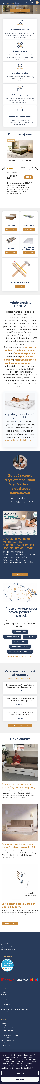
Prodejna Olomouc (12, 637)
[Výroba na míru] (20, 269)
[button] (2, 9)
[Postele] (11, 222)
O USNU (4, 999)
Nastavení (20, 1073)
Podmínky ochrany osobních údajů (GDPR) (15, 1009)
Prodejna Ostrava (20, 642)
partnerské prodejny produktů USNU (20, 656)
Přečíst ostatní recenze (20, 726)
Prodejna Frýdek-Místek (20, 647)
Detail (28, 177)
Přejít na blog (20, 574)
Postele (3, 1025)
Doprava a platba (6, 1004)
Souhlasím (20, 1079)
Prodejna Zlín (30, 637)
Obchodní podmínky (8, 1007)
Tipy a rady (4, 1002)
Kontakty (4, 994)
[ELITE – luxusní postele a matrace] (20, 401)
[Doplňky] (29, 246)
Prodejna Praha (20, 632)
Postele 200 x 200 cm (8, 1038)
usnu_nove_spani (9, 950)
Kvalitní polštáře (6, 1045)
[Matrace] (29, 222)
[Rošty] (11, 246)
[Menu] (37, 2)
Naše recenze (5, 997)
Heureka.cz (28, 678)
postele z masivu (24, 350)
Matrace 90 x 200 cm (8, 1040)
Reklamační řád (6, 1012)
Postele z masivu (7, 1030)
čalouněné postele (24, 353)
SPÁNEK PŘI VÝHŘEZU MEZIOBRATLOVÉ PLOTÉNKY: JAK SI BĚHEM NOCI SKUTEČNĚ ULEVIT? (18, 543)
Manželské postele (7, 1028)
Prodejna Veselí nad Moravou (20, 651)
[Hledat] (27, 2)
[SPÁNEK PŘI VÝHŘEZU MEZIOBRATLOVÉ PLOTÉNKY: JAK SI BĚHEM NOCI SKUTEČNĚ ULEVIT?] (20, 523)
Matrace (4, 1023)
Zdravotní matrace (7, 1033)
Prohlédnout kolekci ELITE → (20, 442)
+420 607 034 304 (10, 947)
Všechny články (9, 923)
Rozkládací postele (7, 1043)
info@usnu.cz (8, 944)
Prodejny (4, 992)
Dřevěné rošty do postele (9, 1035)
